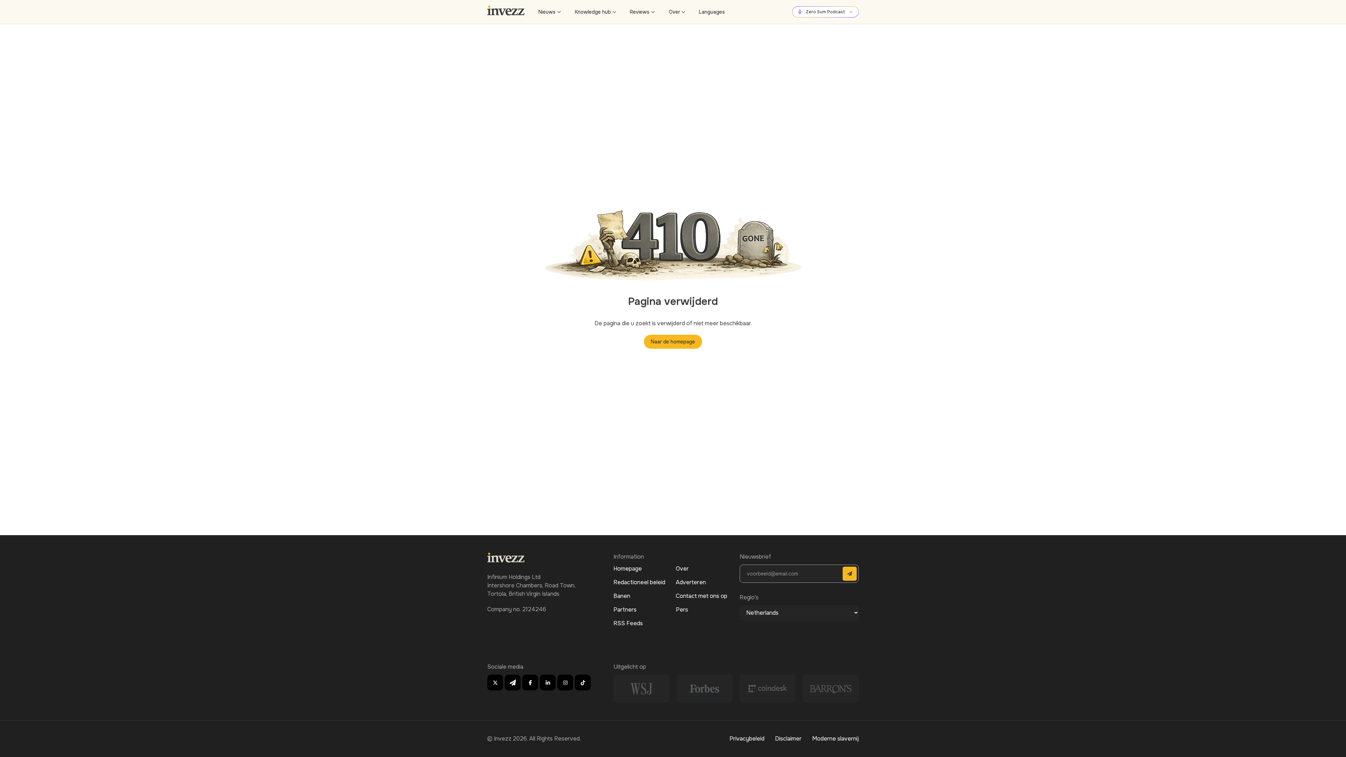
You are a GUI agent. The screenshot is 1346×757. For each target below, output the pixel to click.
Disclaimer (788, 738)
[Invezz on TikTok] (583, 682)
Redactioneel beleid (639, 582)
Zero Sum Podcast (825, 12)
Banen (621, 596)
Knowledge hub (593, 12)
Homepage (627, 568)
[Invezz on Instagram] (565, 682)
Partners (625, 609)
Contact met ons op (701, 596)
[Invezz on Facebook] (530, 682)
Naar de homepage (673, 342)
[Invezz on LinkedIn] (548, 682)
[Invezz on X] (495, 682)
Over (674, 12)
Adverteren (691, 582)
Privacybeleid (746, 738)
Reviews (640, 12)
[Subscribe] (850, 574)
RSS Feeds (628, 623)
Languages (712, 12)
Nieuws (547, 12)
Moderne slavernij (835, 738)
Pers (682, 609)
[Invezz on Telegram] (513, 682)
